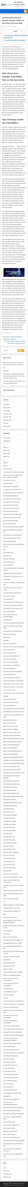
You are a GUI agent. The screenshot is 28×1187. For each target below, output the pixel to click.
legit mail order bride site (9, 723)
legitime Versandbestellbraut (10, 748)
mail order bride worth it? (9, 867)
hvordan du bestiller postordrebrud (11, 677)
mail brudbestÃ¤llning (8, 808)
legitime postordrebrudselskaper (11, 744)
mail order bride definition (9, 830)
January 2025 (6, 410)
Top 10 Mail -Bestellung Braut (10, 1055)
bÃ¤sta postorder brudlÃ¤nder (10, 495)
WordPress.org (7, 1177)
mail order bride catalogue (9, 821)
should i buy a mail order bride (10, 1007)
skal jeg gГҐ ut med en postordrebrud (12, 1032)
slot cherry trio (6, 55)
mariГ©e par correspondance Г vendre (13, 877)
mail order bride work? (8, 861)
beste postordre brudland (9, 541)
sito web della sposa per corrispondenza (13, 1029)
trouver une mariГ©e (8, 1083)
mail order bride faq (8, 833)
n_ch (4, 902)
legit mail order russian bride (10, 726)
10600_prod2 (6, 453)
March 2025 (6, 404)
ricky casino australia (8, 995)
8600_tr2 (5, 465)
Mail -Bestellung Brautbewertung (11, 784)
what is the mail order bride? (10, 1131)
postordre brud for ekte (9, 966)
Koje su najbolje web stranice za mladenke (14, 708)
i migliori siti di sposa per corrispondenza (13, 687)
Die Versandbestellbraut (9, 611)
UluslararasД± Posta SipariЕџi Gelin (12, 1093)
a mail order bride (7, 469)
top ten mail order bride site (10, 1080)
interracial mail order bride (9, 699)
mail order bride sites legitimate (11, 852)
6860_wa (5, 462)
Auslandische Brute (8, 483)
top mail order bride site (9, 1068)
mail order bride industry (9, 840)
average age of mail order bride (11, 486)
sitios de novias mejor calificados (11, 1026)
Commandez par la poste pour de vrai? (13, 576)
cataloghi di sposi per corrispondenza (12, 573)
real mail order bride (8, 988)
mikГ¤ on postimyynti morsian (10, 898)
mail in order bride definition (10, 815)
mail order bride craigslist (9, 824)
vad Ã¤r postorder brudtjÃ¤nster (11, 1099)
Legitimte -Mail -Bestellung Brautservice (13, 757)
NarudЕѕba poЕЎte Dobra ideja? (11, 908)
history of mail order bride (9, 652)
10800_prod (6, 456)
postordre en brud (7, 969)
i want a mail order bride (9, 690)
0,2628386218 (6, 441)
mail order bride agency (9, 818)
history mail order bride (9, 649)
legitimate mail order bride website (11, 735)
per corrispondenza (8, 930)
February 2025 (6, 407)
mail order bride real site (9, 849)
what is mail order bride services (11, 1125)
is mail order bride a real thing (10, 702)
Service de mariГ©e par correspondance (13, 1001)
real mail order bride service (10, 991)
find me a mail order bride (9, 634)
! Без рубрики (6, 438)
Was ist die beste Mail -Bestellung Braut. (13, 1107)
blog (4, 549)
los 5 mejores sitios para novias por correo (14, 772)
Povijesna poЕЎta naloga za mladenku (13, 972)
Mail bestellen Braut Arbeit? (10, 787)
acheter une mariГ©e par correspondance (13, 472)
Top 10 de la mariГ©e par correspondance (13, 1052)
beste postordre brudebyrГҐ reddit (11, 538)
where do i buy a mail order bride (11, 1137)
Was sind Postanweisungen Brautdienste (13, 1113)
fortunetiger (6, 640)
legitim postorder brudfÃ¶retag (10, 729)
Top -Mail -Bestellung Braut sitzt (11, 1049)
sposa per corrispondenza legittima (12, 1043)
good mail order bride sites (9, 643)
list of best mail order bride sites (11, 766)
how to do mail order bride (9, 659)
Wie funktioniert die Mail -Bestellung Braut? (14, 1140)
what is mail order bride (9, 1122)
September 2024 (7, 420)
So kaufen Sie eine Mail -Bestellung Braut (13, 1035)
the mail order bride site (9, 1046)
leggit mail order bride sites (10, 720)
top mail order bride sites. (9, 1071)
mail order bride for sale (9, 836)
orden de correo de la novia (10, 917)
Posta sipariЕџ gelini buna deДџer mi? (12, 940)
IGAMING (5, 696)
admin (15, 26)
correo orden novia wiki (9, 596)
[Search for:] (10, 350)
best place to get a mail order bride (12, 517)
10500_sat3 (6, 450)
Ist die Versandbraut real (9, 705)
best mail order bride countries (10, 505)
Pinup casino (6, 934)
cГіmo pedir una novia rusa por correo (12, 608)
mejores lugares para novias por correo (13, 890)
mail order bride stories (9, 855)
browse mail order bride (9, 562)
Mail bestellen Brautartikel (9, 790)
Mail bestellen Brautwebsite (10, 805)
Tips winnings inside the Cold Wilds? (15, 40)
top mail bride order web (9, 1062)
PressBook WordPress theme (16, 1185)
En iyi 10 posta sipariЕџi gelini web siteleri (13, 623)
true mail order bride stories (10, 1090)
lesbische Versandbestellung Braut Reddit (13, 763)
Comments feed (7, 1174)
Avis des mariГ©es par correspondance (13, 492)
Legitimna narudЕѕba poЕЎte (10, 754)
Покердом (5, 370)
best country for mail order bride (11, 502)
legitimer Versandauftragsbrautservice (12, 751)
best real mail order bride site (10, 520)
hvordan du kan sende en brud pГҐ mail (13, 684)
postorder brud (6, 959)
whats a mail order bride (9, 1134)
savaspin (5, 998)
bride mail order (7, 555)
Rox (4, 367)
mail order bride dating (8, 827)
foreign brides (6, 637)
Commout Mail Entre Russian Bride (12, 593)
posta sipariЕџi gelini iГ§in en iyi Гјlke (12, 943)
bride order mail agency (9, 558)
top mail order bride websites (10, 1074)
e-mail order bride (7, 619)
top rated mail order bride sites (10, 1077)
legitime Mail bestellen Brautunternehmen (13, 738)
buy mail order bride (8, 565)
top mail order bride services (10, 1065)
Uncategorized (7, 333)
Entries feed (6, 1170)
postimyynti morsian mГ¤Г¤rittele (11, 956)
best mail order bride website (10, 511)
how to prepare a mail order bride (11, 665)
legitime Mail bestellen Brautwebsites (12, 741)
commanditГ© (6, 579)
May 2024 (5, 423)
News (4, 914)
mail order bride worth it (9, 864)
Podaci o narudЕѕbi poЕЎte (10, 937)
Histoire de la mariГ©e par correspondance (14, 646)
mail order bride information (10, 843)
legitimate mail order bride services (12, 732)
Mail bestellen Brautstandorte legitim (12, 802)
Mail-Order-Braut (7, 870)
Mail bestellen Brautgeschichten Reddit (13, 796)
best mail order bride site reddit (11, 508)
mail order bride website (9, 858)
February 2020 (6, 426)
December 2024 (7, 414)
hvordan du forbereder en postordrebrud (13, 680)
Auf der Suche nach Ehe (9, 480)
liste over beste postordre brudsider (12, 769)
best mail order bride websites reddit (12, 514)
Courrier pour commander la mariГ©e (12, 605)
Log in (4, 1167)
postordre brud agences (9, 962)
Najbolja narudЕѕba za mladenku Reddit (13, 905)
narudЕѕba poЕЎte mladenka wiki (11, 911)
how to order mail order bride (10, 662)
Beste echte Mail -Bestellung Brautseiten (13, 526)
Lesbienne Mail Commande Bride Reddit (13, 760)
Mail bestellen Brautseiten (9, 799)
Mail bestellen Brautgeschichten (11, 793)
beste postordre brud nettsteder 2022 (12, 535)
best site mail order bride (9, 523)
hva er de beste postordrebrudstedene (12, 671)
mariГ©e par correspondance (10, 874)
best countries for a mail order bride (12, 499)
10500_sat (5, 447)
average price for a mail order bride (12, 489)
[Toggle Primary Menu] (25, 11)
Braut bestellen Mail (8, 552)
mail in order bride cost (9, 812)
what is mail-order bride (9, 1128)
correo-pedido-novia (8, 599)
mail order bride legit (8, 846)
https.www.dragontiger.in (9, 668)
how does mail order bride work (11, 656)
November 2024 (7, 417)
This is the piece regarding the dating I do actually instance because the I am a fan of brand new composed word (14, 376)
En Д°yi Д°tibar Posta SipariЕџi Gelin (12, 631)
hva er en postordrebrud (9, 674)
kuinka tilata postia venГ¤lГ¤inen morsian (13, 711)
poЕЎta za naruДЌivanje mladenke (12, 975)
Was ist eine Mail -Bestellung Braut (12, 1110)
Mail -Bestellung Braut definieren (11, 781)
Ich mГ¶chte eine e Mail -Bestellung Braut (13, 693)
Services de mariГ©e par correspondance (13, 1004)
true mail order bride (8, 1087)
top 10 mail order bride (8, 1059)
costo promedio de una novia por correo (13, 602)
